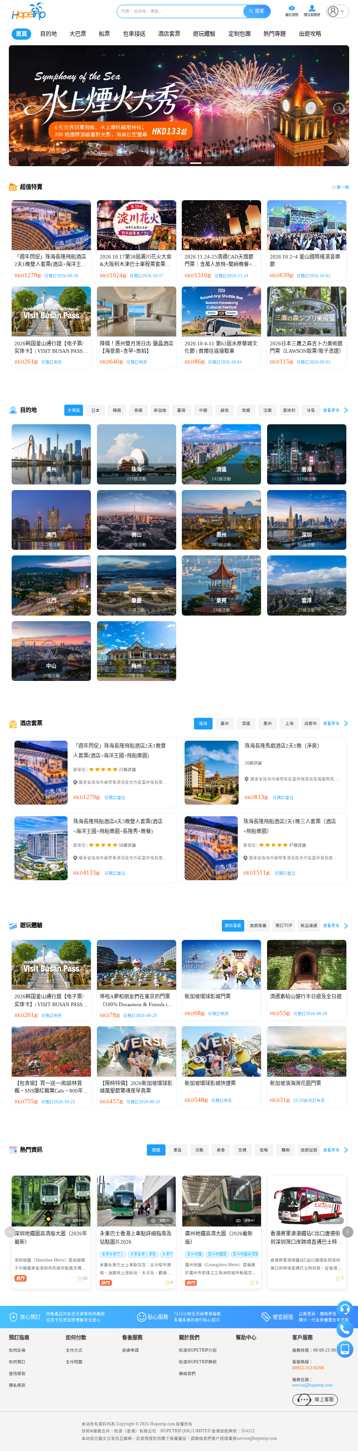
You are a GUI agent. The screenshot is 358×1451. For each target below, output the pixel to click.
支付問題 (74, 1362)
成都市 (310, 723)
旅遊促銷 (309, 1150)
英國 (246, 410)
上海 (289, 723)
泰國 (138, 410)
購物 (286, 1150)
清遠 (246, 723)
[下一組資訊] (347, 1232)
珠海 (203, 723)
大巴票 (77, 34)
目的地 (48, 34)
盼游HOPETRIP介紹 (198, 1350)
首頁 (21, 34)
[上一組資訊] (10, 1232)
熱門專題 (274, 34)
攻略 (264, 1150)
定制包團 (239, 34)
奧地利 (289, 410)
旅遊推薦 (258, 925)
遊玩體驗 (204, 34)
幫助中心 (246, 1337)
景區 (177, 1150)
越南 (224, 410)
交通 (242, 1150)
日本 (95, 410)
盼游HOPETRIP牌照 (198, 1362)
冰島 (311, 410)
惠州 (267, 723)
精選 (156, 1150)
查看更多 (331, 410)
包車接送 (134, 34)
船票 (104, 34)
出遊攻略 (310, 34)
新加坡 (160, 410)
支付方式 (74, 1350)
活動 (199, 1150)
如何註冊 (17, 1350)
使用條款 (17, 1373)
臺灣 (181, 410)
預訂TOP (283, 925)
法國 (267, 410)
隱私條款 (17, 1385)
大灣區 (74, 410)
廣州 (224, 723)
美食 (221, 1150)
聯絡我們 (187, 1373)
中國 (203, 410)
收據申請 (130, 1350)
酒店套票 (169, 34)
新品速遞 (309, 925)
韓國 (117, 410)
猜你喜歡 (233, 925)
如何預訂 (17, 1362)
